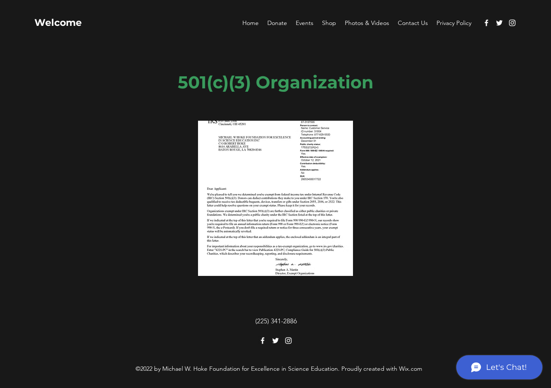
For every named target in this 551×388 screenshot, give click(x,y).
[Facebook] (486, 23)
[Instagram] (512, 23)
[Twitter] (499, 23)
